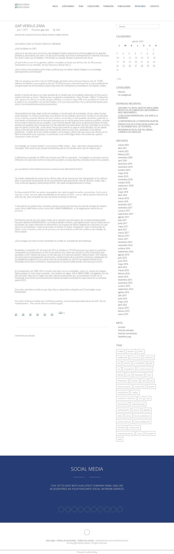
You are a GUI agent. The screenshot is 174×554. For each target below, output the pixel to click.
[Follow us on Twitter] (61, 509)
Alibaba (121, 351)
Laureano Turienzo (126, 398)
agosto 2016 (123, 254)
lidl (140, 398)
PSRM (120, 416)
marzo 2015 (123, 308)
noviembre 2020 (125, 157)
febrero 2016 (124, 273)
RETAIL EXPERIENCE (142, 416)
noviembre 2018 (125, 179)
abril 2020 (122, 160)
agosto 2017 (123, 217)
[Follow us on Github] (74, 509)
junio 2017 (122, 223)
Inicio (55, 6)
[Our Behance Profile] (87, 509)
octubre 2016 (124, 248)
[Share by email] (54, 316)
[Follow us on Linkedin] (68, 509)
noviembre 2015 (125, 283)
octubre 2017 (124, 210)
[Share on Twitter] (25, 316)
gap (42, 29)
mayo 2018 (123, 192)
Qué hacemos (68, 6)
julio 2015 (122, 295)
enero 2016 (123, 276)
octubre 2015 (124, 286)
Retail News (140, 6)
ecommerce (129, 369)
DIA (119, 363)
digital (127, 363)
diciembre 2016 (125, 242)
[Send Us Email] (100, 509)
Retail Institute (124, 422)
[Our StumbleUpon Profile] (120, 509)
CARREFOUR (122, 357)
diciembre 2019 (125, 163)
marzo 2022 (123, 145)
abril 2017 (122, 229)
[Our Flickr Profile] (107, 509)
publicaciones (124, 6)
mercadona (123, 404)
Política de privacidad (66, 540)
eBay (151, 363)
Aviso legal (50, 540)
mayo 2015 (123, 301)
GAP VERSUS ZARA (30, 25)
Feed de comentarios (127, 333)
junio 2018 (122, 189)
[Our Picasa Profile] (113, 509)
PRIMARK (146, 410)
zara (47, 29)
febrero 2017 (124, 236)
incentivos (140, 387)
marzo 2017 (123, 232)
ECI (119, 369)
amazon (131, 351)
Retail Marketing (142, 422)
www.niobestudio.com (118, 540)
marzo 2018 (123, 198)
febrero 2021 (124, 154)
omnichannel (123, 410)
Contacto (154, 6)
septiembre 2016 (125, 251)
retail (128, 416)
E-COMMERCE (139, 363)
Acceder (121, 327)
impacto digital (124, 387)
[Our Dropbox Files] (94, 509)
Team (81, 6)
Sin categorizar (124, 95)
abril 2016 (122, 267)
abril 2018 (122, 195)
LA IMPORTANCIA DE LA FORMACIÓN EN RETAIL (138, 121)
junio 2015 (122, 298)
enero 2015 (123, 314)
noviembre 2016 (125, 245)
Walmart (150, 433)
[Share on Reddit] (32, 316)
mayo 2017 (123, 226)
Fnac (149, 375)
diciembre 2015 (125, 279)
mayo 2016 (123, 264)
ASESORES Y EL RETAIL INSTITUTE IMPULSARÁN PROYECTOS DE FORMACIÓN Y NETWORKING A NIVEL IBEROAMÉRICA (138, 110)
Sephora (121, 428)
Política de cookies (86, 540)
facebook (139, 375)
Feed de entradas (126, 330)
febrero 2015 (124, 311)
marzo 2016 (123, 270)
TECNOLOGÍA (134, 428)
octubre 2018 (124, 182)
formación (122, 381)
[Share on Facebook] (18, 316)
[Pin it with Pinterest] (40, 316)
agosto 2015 (123, 292)
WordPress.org (124, 336)
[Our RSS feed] (81, 509)
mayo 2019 (123, 173)
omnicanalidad (138, 404)
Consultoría (93, 6)
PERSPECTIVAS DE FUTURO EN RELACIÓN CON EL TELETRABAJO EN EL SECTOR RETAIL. (138, 125)
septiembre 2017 (125, 214)
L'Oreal (135, 392)
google (134, 381)
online (136, 410)
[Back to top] (87, 532)
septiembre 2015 (125, 289)
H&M (144, 381)
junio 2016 (122, 261)
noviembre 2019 (125, 167)
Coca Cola (135, 357)
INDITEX (151, 387)
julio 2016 (122, 257)
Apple (140, 351)
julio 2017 (122, 220)
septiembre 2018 (125, 185)
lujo (148, 398)
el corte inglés (145, 369)
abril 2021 (122, 148)
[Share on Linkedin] (47, 316)
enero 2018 (123, 201)
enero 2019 (123, 176)
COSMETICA (148, 357)
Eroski (120, 375)
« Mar (118, 79)
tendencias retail (125, 433)
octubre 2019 (124, 170)
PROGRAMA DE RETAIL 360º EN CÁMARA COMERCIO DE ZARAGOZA (135, 130)
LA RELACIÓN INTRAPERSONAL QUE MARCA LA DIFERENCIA (138, 116)
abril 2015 (122, 305)
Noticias (121, 91)
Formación (108, 6)
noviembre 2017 (125, 207)
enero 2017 (123, 239)
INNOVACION (123, 392)
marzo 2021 (123, 151)
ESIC (129, 375)
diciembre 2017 (125, 204)
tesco (139, 433)
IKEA (151, 381)
